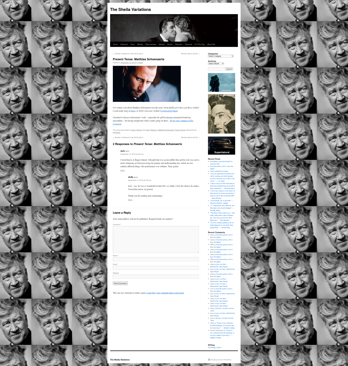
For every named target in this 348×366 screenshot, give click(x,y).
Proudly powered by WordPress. (221, 360)
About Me (211, 44)
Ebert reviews (150, 44)
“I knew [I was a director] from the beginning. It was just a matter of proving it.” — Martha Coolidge (222, 325)
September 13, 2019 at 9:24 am (132, 154)
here (133, 110)
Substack (124, 44)
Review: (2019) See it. (128, 53)
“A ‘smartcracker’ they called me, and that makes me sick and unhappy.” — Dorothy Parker (222, 207)
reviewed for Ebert (169, 110)
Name (115, 255)
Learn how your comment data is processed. (165, 292)
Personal (188, 44)
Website (116, 273)
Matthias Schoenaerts (166, 130)
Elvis (133, 44)
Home (115, 44)
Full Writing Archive (214, 347)
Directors (178, 44)
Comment (117, 224)
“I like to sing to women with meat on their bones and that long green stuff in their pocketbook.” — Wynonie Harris (222, 185)
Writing (140, 44)
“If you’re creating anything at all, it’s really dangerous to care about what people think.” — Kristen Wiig (222, 224)
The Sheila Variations (130, 9)
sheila (140, 62)
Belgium (154, 130)
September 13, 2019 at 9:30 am (139, 180)
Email (115, 264)
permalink (116, 132)
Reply (122, 170)
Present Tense (180, 130)
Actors (170, 44)
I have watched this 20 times (219, 171)
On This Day (200, 44)
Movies (162, 44)
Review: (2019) (190, 53)
